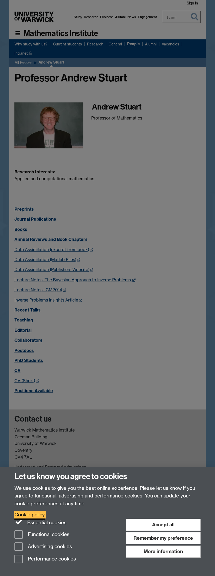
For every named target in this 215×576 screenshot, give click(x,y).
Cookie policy (29, 515)
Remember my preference (163, 538)
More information (163, 551)
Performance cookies (51, 559)
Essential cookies (46, 523)
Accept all (163, 525)
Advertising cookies (49, 547)
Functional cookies (47, 534)
